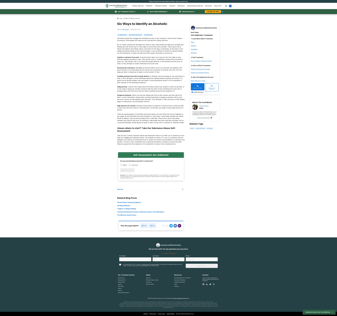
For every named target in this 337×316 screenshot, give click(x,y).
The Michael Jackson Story (126, 215)
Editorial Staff (125, 29)
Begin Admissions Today (198, 81)
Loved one (134, 165)
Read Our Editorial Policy (203, 117)
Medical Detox (123, 35)
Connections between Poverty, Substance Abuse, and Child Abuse (140, 212)
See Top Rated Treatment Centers (201, 61)
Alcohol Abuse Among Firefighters (129, 202)
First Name (122, 256)
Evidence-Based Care (136, 35)
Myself (125, 165)
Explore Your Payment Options (200, 72)
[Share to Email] (179, 225)
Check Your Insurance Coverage (200, 69)
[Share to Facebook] (175, 225)
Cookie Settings (170, 313)
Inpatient (193, 45)
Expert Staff (149, 35)
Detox (193, 42)
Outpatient (194, 49)
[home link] (118, 18)
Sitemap (145, 313)
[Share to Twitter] (171, 225)
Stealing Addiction (123, 205)
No (153, 225)
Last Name (156, 256)
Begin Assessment (127, 170)
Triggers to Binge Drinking (126, 209)
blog (121, 18)
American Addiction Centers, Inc (180, 298)
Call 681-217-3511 (213, 11)
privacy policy (155, 264)
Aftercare (194, 53)
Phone (187, 256)
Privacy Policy (152, 313)
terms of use (145, 264)
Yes (145, 225)
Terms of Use (161, 313)
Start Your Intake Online (182, 1)
